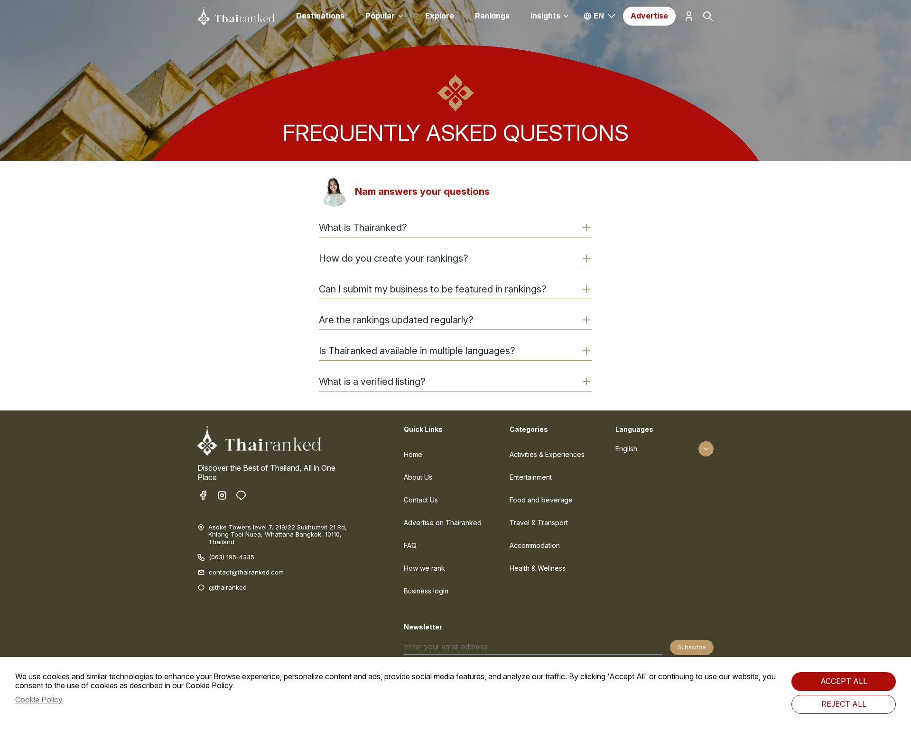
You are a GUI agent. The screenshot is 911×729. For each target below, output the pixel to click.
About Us (418, 477)
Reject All (843, 704)
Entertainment (531, 477)
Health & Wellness (538, 568)
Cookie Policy (39, 699)
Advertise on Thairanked (443, 523)
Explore (439, 15)
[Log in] (689, 16)
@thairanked (228, 587)
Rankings (492, 15)
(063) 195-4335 (231, 557)
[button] (455, 227)
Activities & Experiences (547, 454)
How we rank (424, 568)
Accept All (843, 681)
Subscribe (692, 647)
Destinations (320, 15)
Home (413, 454)
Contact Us (421, 500)
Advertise (649, 15)
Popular (380, 15)
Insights (545, 15)
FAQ (410, 545)
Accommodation (535, 545)
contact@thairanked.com (246, 572)
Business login (426, 591)
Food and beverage (541, 500)
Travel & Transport (539, 523)
